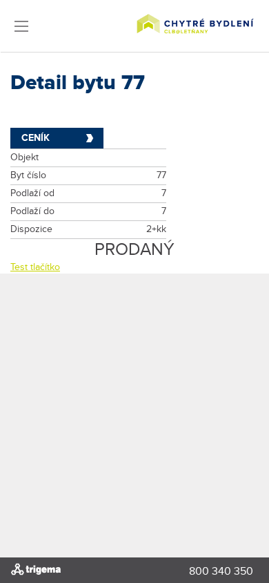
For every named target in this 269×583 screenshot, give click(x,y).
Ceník (35, 138)
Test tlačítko (35, 267)
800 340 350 (221, 572)
